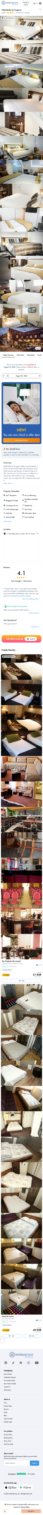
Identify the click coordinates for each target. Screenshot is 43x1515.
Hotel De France (8, 1316)
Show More (31, 1336)
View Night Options (21, 440)
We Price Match (8, 1444)
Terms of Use (7, 1441)
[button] (40, 3)
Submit (34, 1463)
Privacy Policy (25, 1507)
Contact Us (35, 627)
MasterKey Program (10, 1377)
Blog (5, 1415)
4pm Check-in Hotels (10, 1384)
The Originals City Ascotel (11, 961)
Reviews (6, 1409)
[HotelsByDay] (10, 5)
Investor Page (8, 1406)
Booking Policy (8, 1438)
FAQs (5, 1412)
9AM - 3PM (21, 980)
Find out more (34, 613)
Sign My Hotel (8, 1419)
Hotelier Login (8, 1422)
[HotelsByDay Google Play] (26, 1487)
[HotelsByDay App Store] (11, 1487)
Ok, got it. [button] (31, 1511)
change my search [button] (25, 3)
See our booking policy (30, 599)
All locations (7, 1390)
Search (32, 639)
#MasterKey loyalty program (21, 596)
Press (5, 1403)
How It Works (8, 1374)
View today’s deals (9, 1380)
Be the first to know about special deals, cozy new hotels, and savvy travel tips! (20, 1457)
